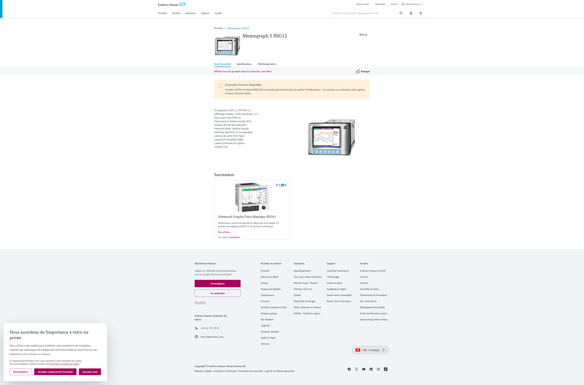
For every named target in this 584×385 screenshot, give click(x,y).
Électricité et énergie (304, 301)
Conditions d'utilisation (225, 371)
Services (265, 343)
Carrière (364, 282)
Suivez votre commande (339, 295)
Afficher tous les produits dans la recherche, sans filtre (243, 71)
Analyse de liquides (271, 288)
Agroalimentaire (302, 270)
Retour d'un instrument (339, 301)
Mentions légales (203, 371)
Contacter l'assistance (338, 270)
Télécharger (380, 4)
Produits (218, 28)
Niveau (264, 282)
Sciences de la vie (303, 288)
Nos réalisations (368, 301)
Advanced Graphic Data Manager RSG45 (247, 217)
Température (267, 295)
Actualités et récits (369, 288)
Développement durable (372, 307)
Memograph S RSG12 (239, 28)
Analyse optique (269, 313)
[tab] (224, 64)
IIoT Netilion (267, 319)
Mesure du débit (269, 276)
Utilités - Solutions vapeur (307, 313)
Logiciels (265, 325)
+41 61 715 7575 (210, 328)
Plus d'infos (224, 232)
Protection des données (250, 371)
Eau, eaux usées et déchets (308, 276)
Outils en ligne (362, 4)
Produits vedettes (270, 331)
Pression (265, 301)
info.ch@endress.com (212, 336)
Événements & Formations (373, 295)
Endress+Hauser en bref (372, 270)
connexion (234, 237)
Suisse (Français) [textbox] (412, 4)
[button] (218, 283)
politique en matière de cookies (65, 363)
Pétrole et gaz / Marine (306, 282)
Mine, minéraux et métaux (307, 307)
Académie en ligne (336, 288)
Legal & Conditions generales (279, 371)
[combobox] (414, 4)
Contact (394, 4)
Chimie (297, 295)
